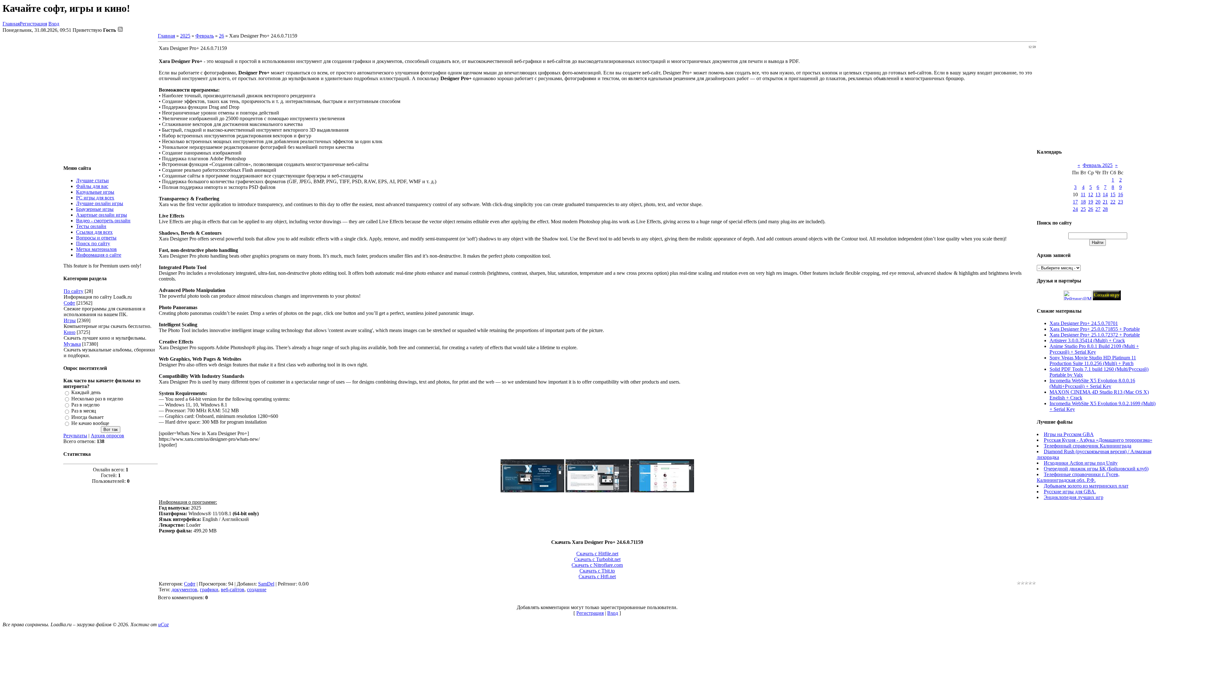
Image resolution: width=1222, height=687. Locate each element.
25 (1083, 209)
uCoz (163, 624)
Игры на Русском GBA (1069, 434)
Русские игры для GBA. (1070, 491)
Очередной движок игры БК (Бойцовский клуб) (1096, 468)
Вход (53, 23)
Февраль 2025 (1098, 165)
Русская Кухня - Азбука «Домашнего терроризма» (1098, 440)
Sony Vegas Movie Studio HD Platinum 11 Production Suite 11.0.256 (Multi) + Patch (1093, 360)
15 (1112, 194)
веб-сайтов (232, 589)
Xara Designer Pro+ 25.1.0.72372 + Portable (1095, 334)
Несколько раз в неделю (97, 398)
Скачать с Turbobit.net (597, 559)
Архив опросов (107, 435)
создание (256, 589)
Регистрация (33, 23)
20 (1097, 202)
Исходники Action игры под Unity (1081, 463)
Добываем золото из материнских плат (1086, 486)
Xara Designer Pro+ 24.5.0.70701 (1084, 323)
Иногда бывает (87, 417)
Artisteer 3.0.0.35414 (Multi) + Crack (1087, 340)
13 (1097, 194)
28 (1105, 209)
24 (1075, 209)
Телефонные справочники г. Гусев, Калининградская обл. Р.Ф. (1078, 477)
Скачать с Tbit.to (597, 570)
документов (184, 589)
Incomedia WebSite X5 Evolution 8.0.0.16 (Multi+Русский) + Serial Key (1092, 383)
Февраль (204, 35)
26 (221, 35)
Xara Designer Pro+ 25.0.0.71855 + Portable (1095, 329)
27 (1097, 209)
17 (1075, 202)
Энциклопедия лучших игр (1073, 497)
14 (1105, 194)
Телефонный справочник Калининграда (1087, 445)
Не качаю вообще (90, 423)
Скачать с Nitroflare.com (597, 565)
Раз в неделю (85, 404)
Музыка (72, 344)
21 (1105, 202)
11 (1083, 194)
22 (1112, 202)
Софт (69, 303)
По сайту (73, 291)
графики (209, 589)
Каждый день (86, 392)
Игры (70, 320)
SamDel (266, 583)
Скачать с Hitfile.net (597, 553)
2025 (185, 35)
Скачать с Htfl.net (597, 576)
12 (1090, 194)
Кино (69, 332)
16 (1120, 194)
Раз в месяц (83, 411)
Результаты (75, 435)
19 (1090, 202)
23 (1120, 202)
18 (1083, 202)
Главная (11, 23)
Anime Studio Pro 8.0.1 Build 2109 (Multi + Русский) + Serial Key (1094, 349)
